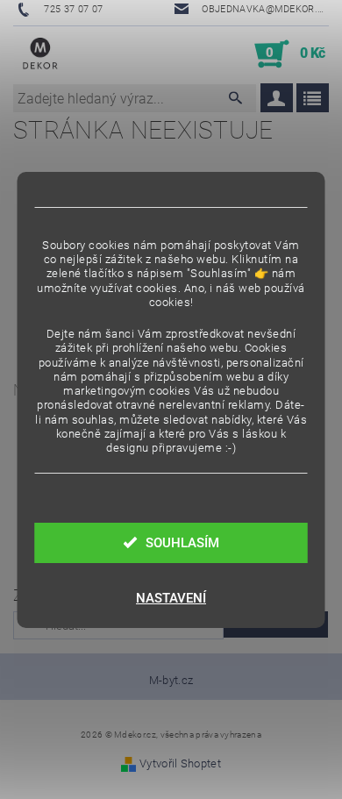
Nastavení (171, 598)
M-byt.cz (171, 680)
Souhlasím (182, 543)
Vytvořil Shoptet (180, 763)
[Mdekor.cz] (40, 54)
